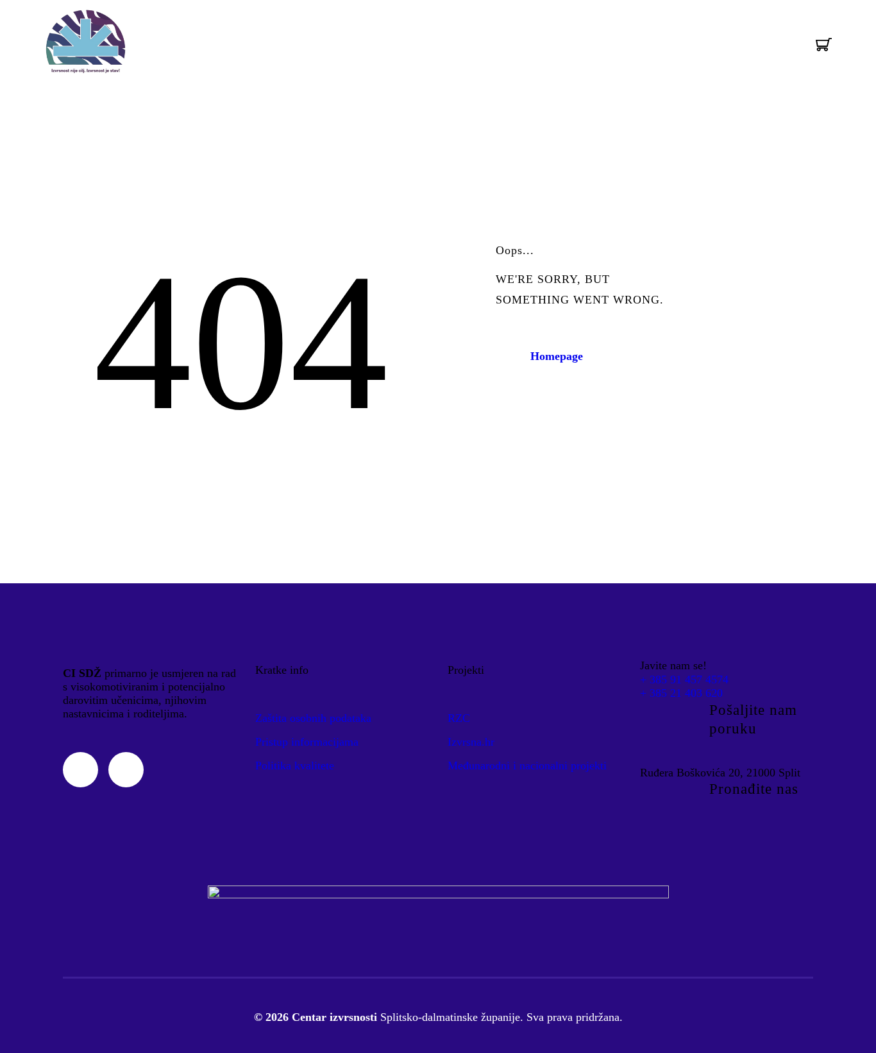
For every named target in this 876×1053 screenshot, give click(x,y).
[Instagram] (80, 769)
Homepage (556, 356)
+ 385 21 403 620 (681, 693)
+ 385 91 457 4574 (684, 679)
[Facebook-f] (126, 769)
